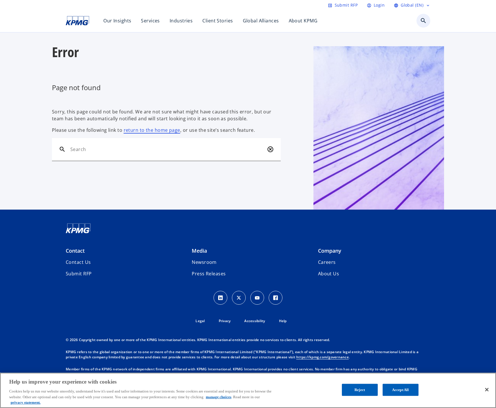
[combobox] (167, 149)
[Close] (486, 389)
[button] (79, 273)
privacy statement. (25, 402)
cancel (270, 149)
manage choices (218, 397)
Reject (359, 390)
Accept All (400, 390)
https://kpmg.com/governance (322, 357)
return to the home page (152, 130)
